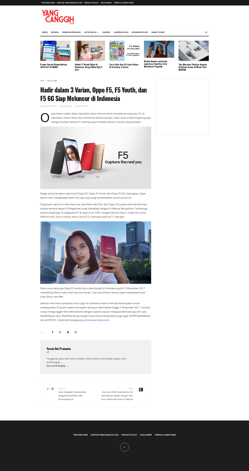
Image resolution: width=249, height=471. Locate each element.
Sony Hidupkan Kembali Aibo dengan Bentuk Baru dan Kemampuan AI (72, 393)
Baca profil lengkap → (57, 365)
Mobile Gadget (66, 106)
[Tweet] (60, 332)
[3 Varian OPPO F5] (95, 158)
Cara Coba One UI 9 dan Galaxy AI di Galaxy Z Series (123, 65)
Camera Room (121, 32)
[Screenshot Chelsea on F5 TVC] (95, 252)
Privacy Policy (91, 3)
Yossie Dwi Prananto (48, 106)
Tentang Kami (48, 3)
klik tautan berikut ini (97, 320)
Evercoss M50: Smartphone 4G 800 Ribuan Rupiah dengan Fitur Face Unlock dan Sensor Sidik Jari (117, 393)
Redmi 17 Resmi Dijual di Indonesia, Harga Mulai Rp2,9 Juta (88, 67)
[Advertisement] (182, 109)
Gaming (106, 32)
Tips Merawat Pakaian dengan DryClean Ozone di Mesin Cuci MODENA (193, 67)
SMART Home (157, 32)
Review (55, 32)
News (45, 32)
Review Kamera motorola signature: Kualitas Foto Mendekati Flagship (155, 64)
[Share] (52, 332)
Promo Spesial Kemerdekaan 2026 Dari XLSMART (53, 65)
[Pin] (68, 332)
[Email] (76, 332)
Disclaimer (106, 3)
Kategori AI (90, 32)
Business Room (140, 32)
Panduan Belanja (71, 32)
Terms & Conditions (124, 3)
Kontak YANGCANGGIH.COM (69, 3)
